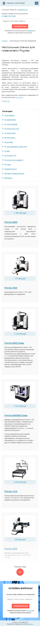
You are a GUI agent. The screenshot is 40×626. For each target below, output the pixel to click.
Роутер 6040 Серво (14, 342)
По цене (7, 151)
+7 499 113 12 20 (8, 16)
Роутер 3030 (10, 287)
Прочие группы (9, 138)
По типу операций (10, 124)
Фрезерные (8, 178)
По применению (10, 120)
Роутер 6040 (10, 222)
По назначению (10, 133)
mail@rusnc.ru (22, 10)
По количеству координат (13, 160)
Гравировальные (10, 169)
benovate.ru (30, 624)
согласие (30, 31)
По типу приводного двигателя (15, 147)
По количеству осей (11, 129)
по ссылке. (19, 97)
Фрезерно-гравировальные (14, 173)
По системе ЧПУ (10, 155)
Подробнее (6, 101)
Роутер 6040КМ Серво (15, 415)
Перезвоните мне (20, 26)
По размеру (8, 142)
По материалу (9, 115)
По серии (7, 164)
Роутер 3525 (10, 548)
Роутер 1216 (10, 491)
